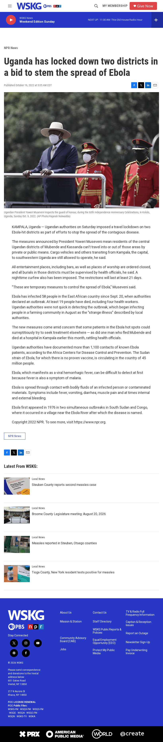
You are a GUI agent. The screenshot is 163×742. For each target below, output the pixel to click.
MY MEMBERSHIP (115, 5)
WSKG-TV (22, 716)
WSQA (21, 712)
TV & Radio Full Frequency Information (140, 613)
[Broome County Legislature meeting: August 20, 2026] (17, 515)
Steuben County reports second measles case (64, 485)
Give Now (145, 6)
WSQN (11, 716)
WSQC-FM (31, 712)
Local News (38, 479)
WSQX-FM (25, 709)
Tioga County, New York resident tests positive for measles (73, 572)
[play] (11, 20)
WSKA (32, 716)
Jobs (63, 649)
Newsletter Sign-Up (138, 642)
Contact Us (100, 612)
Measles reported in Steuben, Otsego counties (64, 543)
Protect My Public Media (104, 652)
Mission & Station (71, 621)
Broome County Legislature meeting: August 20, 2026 (69, 514)
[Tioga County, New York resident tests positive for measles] (17, 573)
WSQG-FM (38, 709)
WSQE (12, 712)
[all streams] (157, 20)
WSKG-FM (13, 709)
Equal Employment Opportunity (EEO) (104, 641)
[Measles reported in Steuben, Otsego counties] (17, 544)
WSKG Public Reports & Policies (107, 631)
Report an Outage (137, 633)
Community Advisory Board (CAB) (73, 640)
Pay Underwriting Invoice (136, 652)
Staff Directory (102, 621)
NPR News (11, 48)
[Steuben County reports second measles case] (17, 486)
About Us (66, 612)
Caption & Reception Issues (138, 623)
